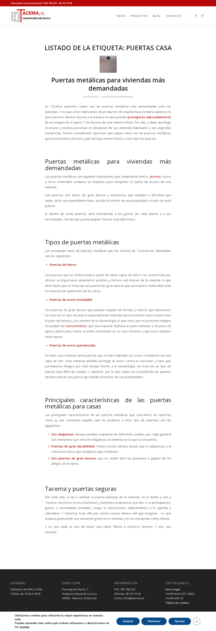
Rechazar (154, 621)
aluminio (155, 176)
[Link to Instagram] (202, 15)
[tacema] (31, 16)
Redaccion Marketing (120, 96)
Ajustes (180, 621)
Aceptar (128, 621)
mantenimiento (76, 326)
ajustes (24, 627)
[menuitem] (121, 16)
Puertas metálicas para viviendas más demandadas (108, 84)
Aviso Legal (173, 589)
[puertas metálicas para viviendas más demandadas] (108, 64)
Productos (93, 96)
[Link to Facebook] (196, 15)
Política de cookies (177, 603)
